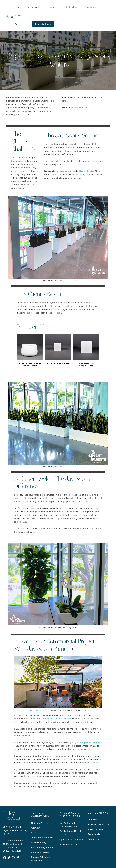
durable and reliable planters (57, 718)
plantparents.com (79, 107)
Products (53, 7)
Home (18, 7)
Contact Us (20, 15)
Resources (91, 7)
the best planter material (88, 742)
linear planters (65, 171)
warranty (94, 762)
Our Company (33, 7)
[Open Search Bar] (16, 24)
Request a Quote (43, 24)
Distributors (71, 7)
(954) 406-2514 (13, 850)
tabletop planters (85, 171)
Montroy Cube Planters (39, 710)
